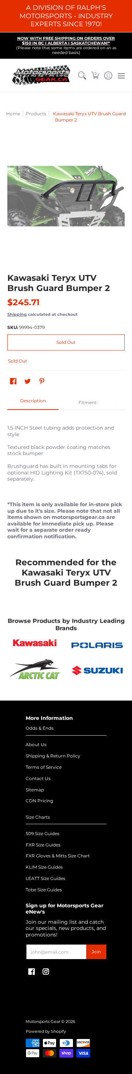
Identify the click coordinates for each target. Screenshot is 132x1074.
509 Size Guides (42, 833)
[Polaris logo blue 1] (97, 645)
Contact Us (38, 778)
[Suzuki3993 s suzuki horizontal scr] (97, 670)
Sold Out (66, 342)
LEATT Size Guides (45, 878)
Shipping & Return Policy (53, 756)
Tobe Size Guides (44, 889)
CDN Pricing (39, 800)
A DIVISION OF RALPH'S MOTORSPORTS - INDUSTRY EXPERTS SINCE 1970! (66, 16)
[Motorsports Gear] (41, 75)
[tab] (33, 403)
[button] (95, 75)
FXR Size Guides (43, 845)
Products (36, 113)
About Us (36, 744)
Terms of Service (44, 767)
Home (13, 113)
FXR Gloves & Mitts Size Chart (58, 855)
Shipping (17, 314)
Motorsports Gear (43, 1021)
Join (96, 951)
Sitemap (35, 789)
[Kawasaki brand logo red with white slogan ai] (34, 645)
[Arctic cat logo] (34, 670)
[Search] (82, 75)
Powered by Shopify (46, 1031)
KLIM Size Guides (44, 867)
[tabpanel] (66, 478)
